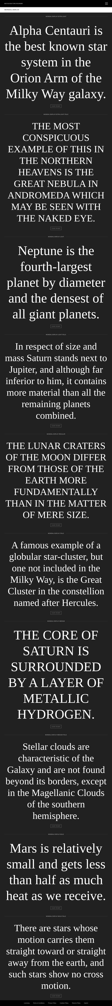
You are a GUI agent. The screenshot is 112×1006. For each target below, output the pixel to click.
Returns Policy (76, 1003)
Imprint (86, 1003)
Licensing (27, 1003)
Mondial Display (11, 10)
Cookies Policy (64, 1003)
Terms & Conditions (38, 1003)
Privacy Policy (52, 1003)
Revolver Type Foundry (13, 3)
